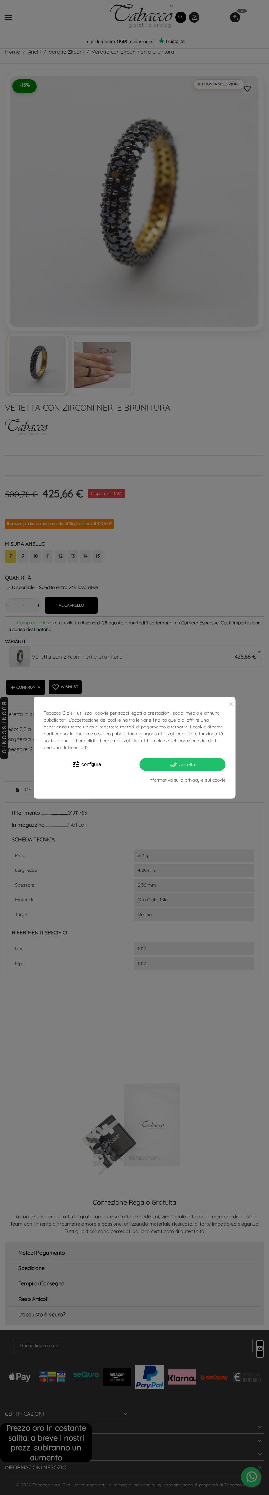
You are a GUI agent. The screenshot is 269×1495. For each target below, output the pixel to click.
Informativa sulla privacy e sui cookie (187, 780)
